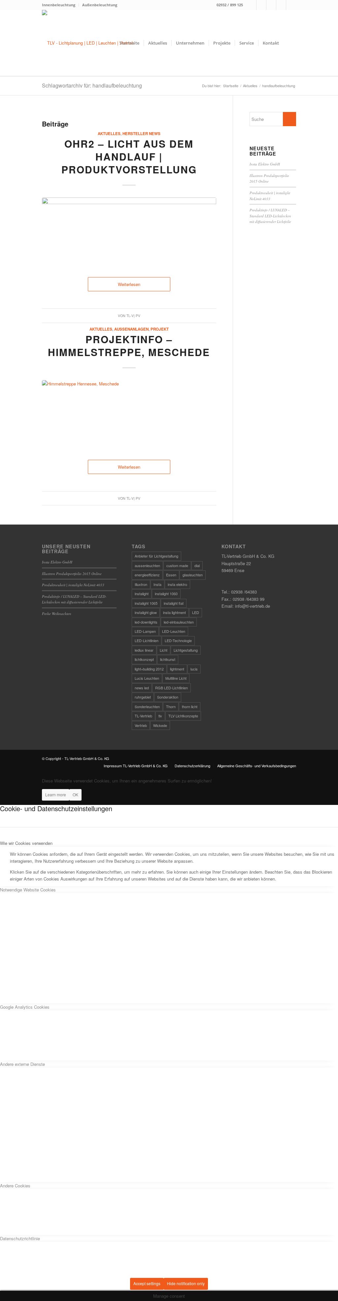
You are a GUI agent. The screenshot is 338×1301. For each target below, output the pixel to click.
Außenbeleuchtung (99, 4)
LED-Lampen (145, 631)
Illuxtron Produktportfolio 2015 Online (72, 573)
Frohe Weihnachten (56, 613)
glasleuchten (193, 574)
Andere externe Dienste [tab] (22, 1064)
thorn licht (189, 706)
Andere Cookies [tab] (15, 1185)
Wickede (160, 725)
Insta (157, 584)
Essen (171, 574)
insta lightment (174, 612)
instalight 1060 (166, 593)
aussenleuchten (147, 565)
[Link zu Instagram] (261, 5)
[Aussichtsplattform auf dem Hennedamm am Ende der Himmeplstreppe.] (129, 413)
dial (197, 565)
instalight (142, 593)
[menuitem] (60, 5)
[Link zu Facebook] (251, 5)
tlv (160, 715)
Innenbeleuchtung (58, 4)
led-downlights (146, 622)
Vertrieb (141, 725)
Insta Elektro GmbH (265, 164)
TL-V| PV (133, 315)
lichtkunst (167, 659)
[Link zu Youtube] (291, 5)
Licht (163, 650)
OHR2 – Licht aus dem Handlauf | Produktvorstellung (129, 156)
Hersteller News (141, 133)
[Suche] (289, 43)
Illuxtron (141, 584)
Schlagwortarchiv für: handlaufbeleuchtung (92, 85)
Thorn (171, 706)
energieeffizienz (147, 574)
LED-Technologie (178, 640)
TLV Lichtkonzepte (183, 715)
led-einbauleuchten (179, 622)
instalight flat (174, 603)
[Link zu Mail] (271, 5)
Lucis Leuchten (147, 678)
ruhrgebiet (143, 697)
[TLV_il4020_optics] (129, 231)
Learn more (55, 794)
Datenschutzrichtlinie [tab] (20, 1238)
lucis (194, 668)
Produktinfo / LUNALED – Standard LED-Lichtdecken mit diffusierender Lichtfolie (270, 215)
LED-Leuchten (173, 631)
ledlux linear (144, 650)
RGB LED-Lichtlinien (171, 687)
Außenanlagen (131, 329)
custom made (177, 565)
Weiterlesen (129, 284)
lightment (177, 668)
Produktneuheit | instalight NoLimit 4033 (73, 584)
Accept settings (146, 1283)
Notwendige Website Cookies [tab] (28, 889)
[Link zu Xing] (281, 5)
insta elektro (177, 584)
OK (75, 794)
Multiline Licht (175, 678)
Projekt (160, 329)
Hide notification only (186, 1283)
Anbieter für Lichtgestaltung (156, 556)
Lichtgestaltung (186, 650)
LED (195, 612)
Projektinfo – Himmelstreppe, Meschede (129, 345)
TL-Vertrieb (143, 715)
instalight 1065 (146, 603)
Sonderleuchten (147, 706)
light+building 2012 (149, 668)
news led (142, 687)
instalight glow (146, 612)
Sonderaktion (167, 697)
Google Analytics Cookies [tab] (25, 1007)
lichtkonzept (144, 659)
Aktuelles (109, 133)
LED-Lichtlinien (146, 640)
